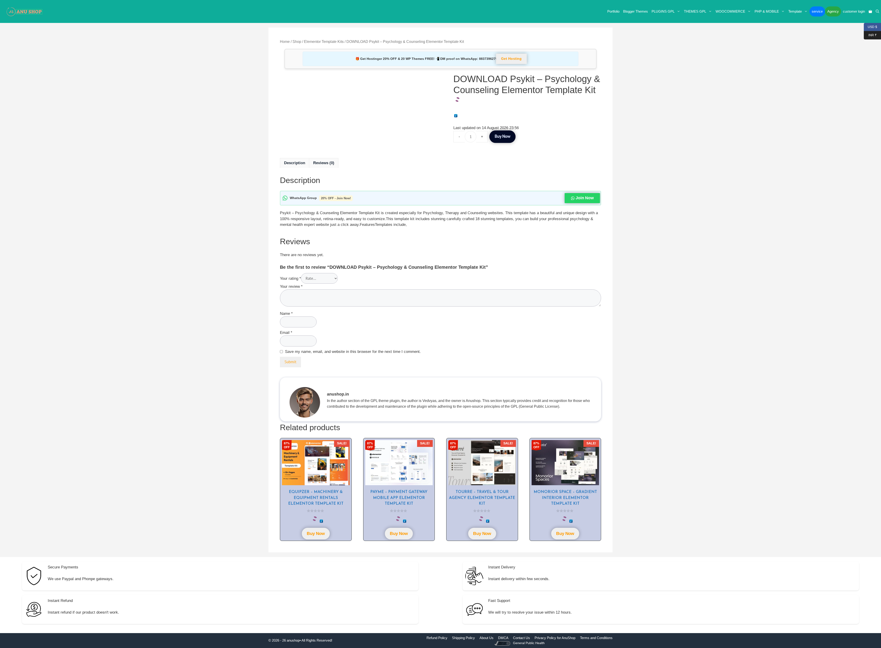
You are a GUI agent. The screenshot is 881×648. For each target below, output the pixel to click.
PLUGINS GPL (663, 11)
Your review (291, 286)
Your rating (290, 278)
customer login (854, 11)
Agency (833, 11)
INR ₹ (870, 35)
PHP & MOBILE (767, 11)
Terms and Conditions (596, 638)
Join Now (584, 198)
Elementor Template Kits (324, 42)
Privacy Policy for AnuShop (555, 638)
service (817, 11)
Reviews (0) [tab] (323, 163)
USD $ (870, 26)
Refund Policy (437, 638)
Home (285, 42)
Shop (297, 42)
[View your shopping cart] (870, 11)
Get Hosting (511, 59)
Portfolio (613, 11)
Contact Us (521, 638)
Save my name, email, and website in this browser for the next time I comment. (353, 351)
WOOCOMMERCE (730, 11)
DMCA (503, 638)
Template (795, 11)
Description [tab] (294, 163)
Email (286, 332)
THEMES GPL (695, 11)
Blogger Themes (635, 11)
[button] (877, 11)
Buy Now (502, 136)
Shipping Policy (463, 638)
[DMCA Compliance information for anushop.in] (502, 643)
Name (286, 313)
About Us (486, 638)
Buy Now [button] (316, 533)
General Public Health (529, 643)
